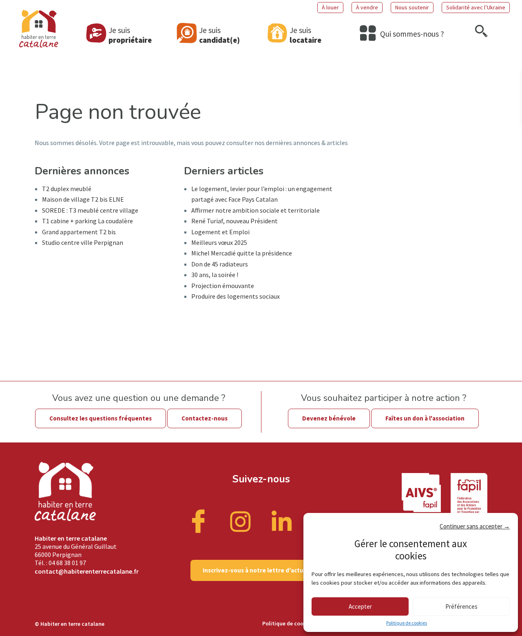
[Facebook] (199, 521)
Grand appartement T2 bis (79, 232)
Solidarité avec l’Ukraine (475, 7)
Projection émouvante (222, 286)
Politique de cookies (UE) (293, 623)
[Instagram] (241, 521)
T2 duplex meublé (66, 189)
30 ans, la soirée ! (214, 275)
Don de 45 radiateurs (219, 264)
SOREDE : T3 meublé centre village (90, 210)
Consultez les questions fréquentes (100, 418)
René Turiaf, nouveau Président (234, 221)
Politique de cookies (406, 623)
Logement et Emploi (220, 232)
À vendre (367, 7)
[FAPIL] (469, 501)
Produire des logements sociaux (235, 296)
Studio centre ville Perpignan (82, 242)
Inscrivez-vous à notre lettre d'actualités (261, 570)
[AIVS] (426, 501)
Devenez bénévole (329, 418)
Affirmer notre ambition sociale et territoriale (255, 210)
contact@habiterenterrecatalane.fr (87, 571)
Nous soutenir (412, 7)
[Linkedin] (282, 521)
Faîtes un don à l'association (424, 418)
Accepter (360, 606)
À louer (330, 7)
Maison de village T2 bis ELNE (83, 199)
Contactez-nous (204, 418)
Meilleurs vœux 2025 (219, 242)
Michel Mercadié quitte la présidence (241, 253)
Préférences (461, 606)
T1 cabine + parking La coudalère (87, 221)
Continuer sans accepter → (475, 526)
